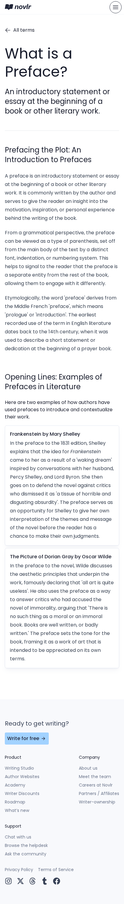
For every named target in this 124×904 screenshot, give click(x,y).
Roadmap (15, 802)
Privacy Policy (19, 870)
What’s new (17, 810)
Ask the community (25, 854)
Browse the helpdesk (26, 845)
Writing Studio (19, 768)
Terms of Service (56, 870)
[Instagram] (8, 881)
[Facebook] (56, 881)
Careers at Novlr (96, 785)
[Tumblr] (44, 881)
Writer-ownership (97, 802)
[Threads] (32, 881)
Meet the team (95, 777)
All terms (24, 30)
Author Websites (22, 777)
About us (88, 768)
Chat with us (18, 837)
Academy (15, 785)
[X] (20, 881)
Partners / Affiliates (99, 793)
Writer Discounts (22, 793)
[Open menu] (116, 7)
